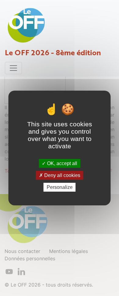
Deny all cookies (61, 175)
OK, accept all (61, 163)
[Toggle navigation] (13, 68)
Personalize (60, 187)
